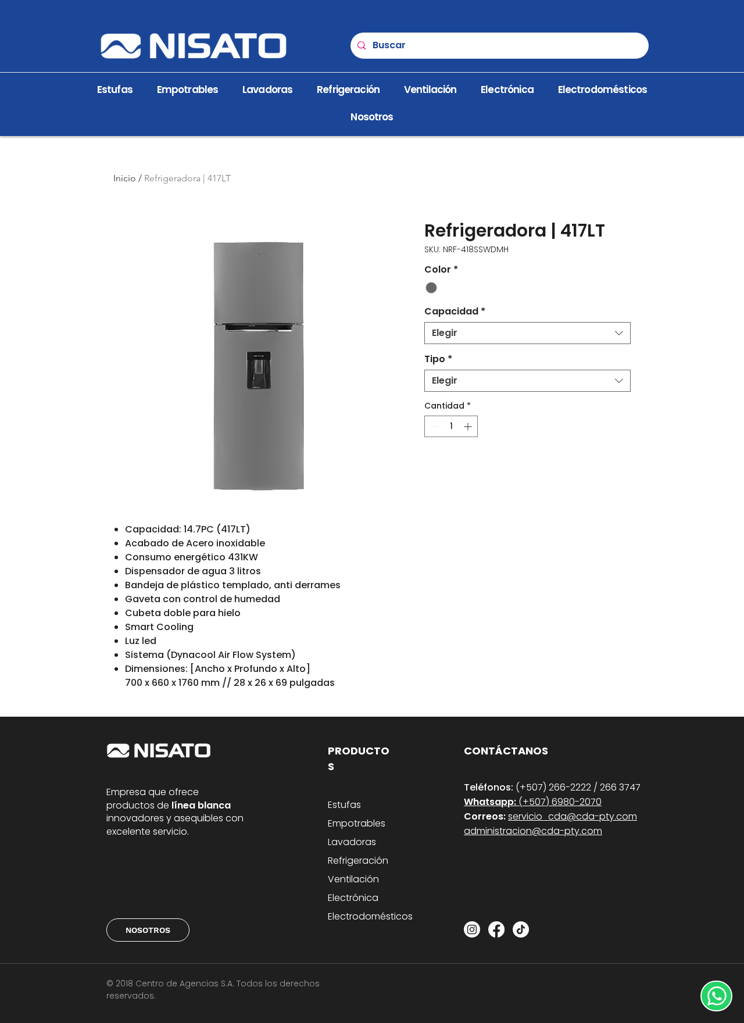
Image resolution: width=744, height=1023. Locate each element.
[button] (372, 117)
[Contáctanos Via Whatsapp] (716, 996)
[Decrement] (433, 426)
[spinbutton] (451, 426)
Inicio (124, 178)
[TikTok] (521, 929)
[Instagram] (472, 929)
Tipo (438, 359)
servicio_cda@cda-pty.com (572, 816)
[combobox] (527, 333)
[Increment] (469, 426)
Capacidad (454, 311)
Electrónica (353, 897)
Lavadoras (352, 842)
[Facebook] (496, 929)
